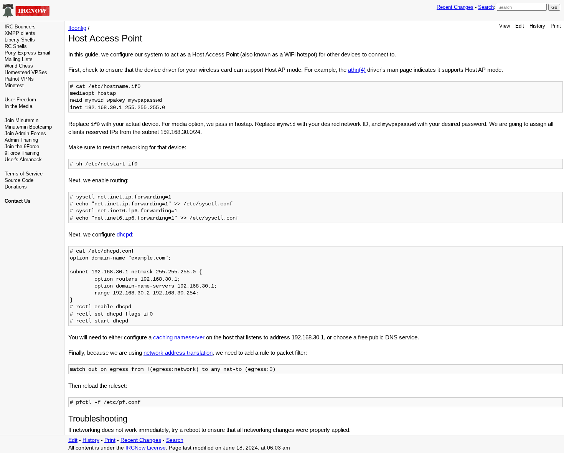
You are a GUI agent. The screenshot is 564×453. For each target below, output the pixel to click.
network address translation (178, 352)
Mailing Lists (19, 59)
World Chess (19, 66)
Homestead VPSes (26, 72)
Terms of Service (24, 174)
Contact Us (17, 201)
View (504, 26)
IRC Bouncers (20, 27)
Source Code (19, 180)
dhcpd (124, 234)
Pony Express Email (27, 53)
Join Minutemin (21, 120)
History (537, 26)
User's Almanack (23, 159)
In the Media (18, 106)
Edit (519, 26)
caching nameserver (178, 337)
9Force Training (22, 153)
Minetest (14, 85)
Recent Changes (455, 7)
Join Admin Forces (25, 133)
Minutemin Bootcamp (28, 127)
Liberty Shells (20, 40)
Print (556, 26)
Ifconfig (77, 28)
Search (486, 7)
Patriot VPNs (19, 79)
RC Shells (16, 46)
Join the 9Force (22, 146)
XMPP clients (20, 33)
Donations (16, 187)
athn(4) (357, 69)
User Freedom (20, 100)
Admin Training (21, 140)
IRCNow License (145, 448)
